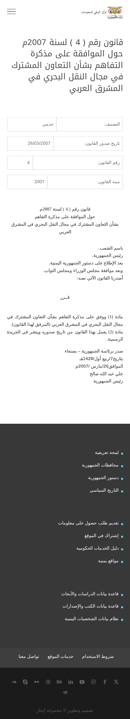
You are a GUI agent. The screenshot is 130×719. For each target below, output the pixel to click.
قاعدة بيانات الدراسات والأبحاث (90, 593)
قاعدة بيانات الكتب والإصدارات (90, 606)
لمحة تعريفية (107, 452)
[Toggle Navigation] (11, 12)
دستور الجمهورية (103, 477)
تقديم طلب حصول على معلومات (88, 522)
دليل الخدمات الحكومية (97, 548)
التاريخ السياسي (104, 490)
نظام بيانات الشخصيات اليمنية (92, 618)
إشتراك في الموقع (102, 535)
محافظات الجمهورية (100, 464)
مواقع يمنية (108, 560)
